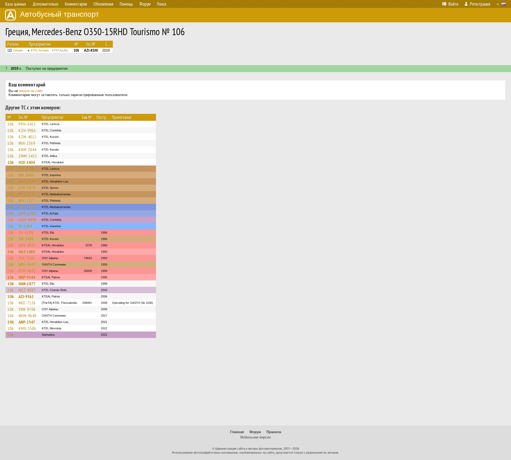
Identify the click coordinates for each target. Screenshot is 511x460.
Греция (18, 50)
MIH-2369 (27, 143)
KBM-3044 (27, 149)
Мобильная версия (255, 437)
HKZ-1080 (27, 251)
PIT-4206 (26, 168)
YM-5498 (26, 239)
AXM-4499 (27, 219)
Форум (255, 432)
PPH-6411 (27, 124)
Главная (237, 432)
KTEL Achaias (49, 50)
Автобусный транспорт (59, 14)
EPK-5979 (27, 187)
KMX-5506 (27, 328)
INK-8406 (26, 175)
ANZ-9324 (27, 181)
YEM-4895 (27, 270)
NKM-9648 (27, 315)
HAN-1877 (27, 283)
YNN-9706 (27, 309)
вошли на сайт (30, 91)
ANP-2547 (27, 322)
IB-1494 (25, 226)
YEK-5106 (27, 258)
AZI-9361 (26, 296)
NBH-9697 (27, 264)
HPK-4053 (27, 245)
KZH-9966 (27, 130)
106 (10, 124)
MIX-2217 (27, 200)
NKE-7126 (27, 302)
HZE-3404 (27, 162)
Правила (273, 432)
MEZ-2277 (27, 207)
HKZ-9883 (27, 290)
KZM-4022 (27, 136)
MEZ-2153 (27, 194)
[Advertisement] (255, 384)
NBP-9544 (27, 277)
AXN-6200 (27, 213)
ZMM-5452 (28, 156)
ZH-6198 (26, 232)
